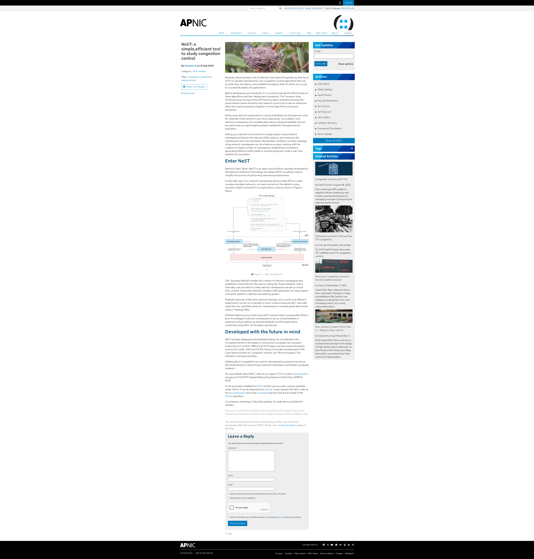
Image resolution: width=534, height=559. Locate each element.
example (261, 392)
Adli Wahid (323, 84)
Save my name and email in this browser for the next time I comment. (258, 494)
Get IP (221, 33)
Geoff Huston (324, 95)
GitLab (268, 389)
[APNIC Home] (193, 22)
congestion (193, 77)
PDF (279, 374)
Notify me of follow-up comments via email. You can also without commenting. (265, 517)
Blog (309, 33)
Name (231, 475)
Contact (348, 33)
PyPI (260, 386)
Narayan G (190, 65)
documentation (237, 392)
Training (251, 33)
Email (231, 485)
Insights (279, 33)
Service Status (326, 553)
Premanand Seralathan (329, 128)
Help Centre (321, 33)
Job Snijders (323, 117)
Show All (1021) (334, 140)
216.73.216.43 (347, 8)
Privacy (279, 553)
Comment (232, 448)
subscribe (280, 517)
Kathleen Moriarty (327, 123)
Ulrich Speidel (324, 134)
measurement (188, 80)
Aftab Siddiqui (324, 89)
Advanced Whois (293, 8)
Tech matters (199, 71)
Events (265, 33)
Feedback (349, 553)
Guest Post (206, 77)
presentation (301, 374)
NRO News (313, 553)
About (335, 33)
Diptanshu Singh (327, 335)
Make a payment (314, 8)
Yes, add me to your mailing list (242, 498)
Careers (339, 553)
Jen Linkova (323, 106)
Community (294, 33)
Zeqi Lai (322, 285)
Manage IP (236, 33)
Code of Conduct (287, 425)
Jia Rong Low (324, 111)
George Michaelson (327, 100)
